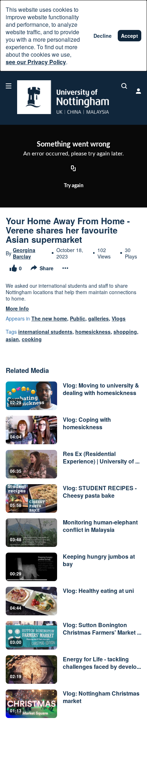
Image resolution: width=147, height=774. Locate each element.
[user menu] (138, 91)
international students (45, 331)
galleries (98, 318)
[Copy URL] (73, 169)
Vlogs (119, 318)
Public (77, 318)
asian (12, 339)
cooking (32, 339)
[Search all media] (124, 86)
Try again (73, 185)
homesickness (93, 331)
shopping (125, 331)
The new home (49, 318)
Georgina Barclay (24, 253)
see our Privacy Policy (36, 62)
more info (17, 308)
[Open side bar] (8, 86)
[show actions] (65, 268)
